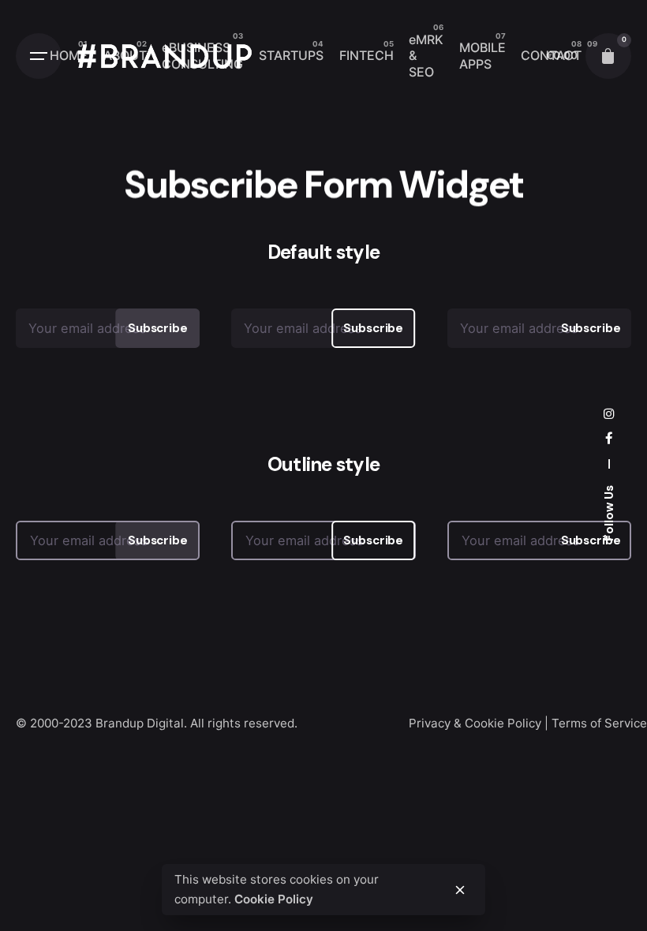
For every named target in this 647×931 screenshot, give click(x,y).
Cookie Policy (273, 899)
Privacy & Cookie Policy (475, 723)
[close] (460, 890)
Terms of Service (599, 723)
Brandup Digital (139, 723)
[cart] (608, 56)
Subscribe (158, 328)
